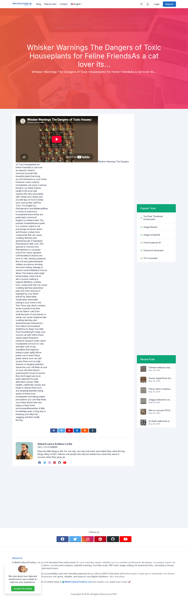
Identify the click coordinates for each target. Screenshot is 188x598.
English (77, 4)
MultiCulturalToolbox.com (78, 582)
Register (169, 4)
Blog (38, 4)
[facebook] (40, 463)
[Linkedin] (77, 430)
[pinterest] (55, 463)
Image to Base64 (152, 235)
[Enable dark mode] (148, 4)
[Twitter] (61, 430)
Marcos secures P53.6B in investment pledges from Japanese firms (160, 410)
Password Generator (154, 250)
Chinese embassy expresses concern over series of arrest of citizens (160, 367)
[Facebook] (53, 430)
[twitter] (45, 463)
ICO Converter (151, 258)
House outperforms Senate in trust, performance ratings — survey (160, 378)
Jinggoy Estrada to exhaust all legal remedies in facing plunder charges (160, 399)
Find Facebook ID (152, 242)
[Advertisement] (94, 35)
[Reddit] (84, 430)
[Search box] (141, 4)
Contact (63, 4)
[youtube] (65, 463)
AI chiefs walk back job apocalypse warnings (160, 421)
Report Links (50, 4)
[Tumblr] (92, 430)
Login (156, 4)
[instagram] (50, 463)
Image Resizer (150, 227)
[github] (60, 463)
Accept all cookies (23, 588)
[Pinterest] (69, 430)
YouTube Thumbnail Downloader (153, 217)
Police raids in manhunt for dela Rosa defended (160, 389)
